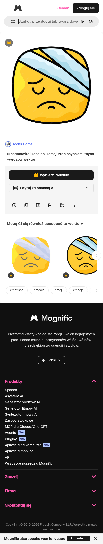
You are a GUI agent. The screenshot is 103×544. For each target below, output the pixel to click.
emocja (39, 290)
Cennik (63, 8)
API (7, 457)
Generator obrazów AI (22, 402)
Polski (52, 360)
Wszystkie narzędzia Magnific (29, 463)
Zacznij (11, 476)
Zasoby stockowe (19, 420)
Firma (10, 490)
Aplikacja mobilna (19, 451)
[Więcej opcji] (74, 205)
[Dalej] (96, 255)
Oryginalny (34, 43)
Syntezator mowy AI (21, 414)
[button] (52, 360)
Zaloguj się (86, 8)
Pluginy (15, 439)
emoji (59, 290)
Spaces (11, 390)
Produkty (13, 381)
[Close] (96, 539)
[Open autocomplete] (11, 21)
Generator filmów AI (21, 408)
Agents (14, 432)
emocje (78, 290)
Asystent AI (14, 396)
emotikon (17, 290)
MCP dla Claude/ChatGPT (26, 426)
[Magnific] (51, 319)
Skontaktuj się (18, 505)
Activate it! (78, 538)
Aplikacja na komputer (27, 445)
